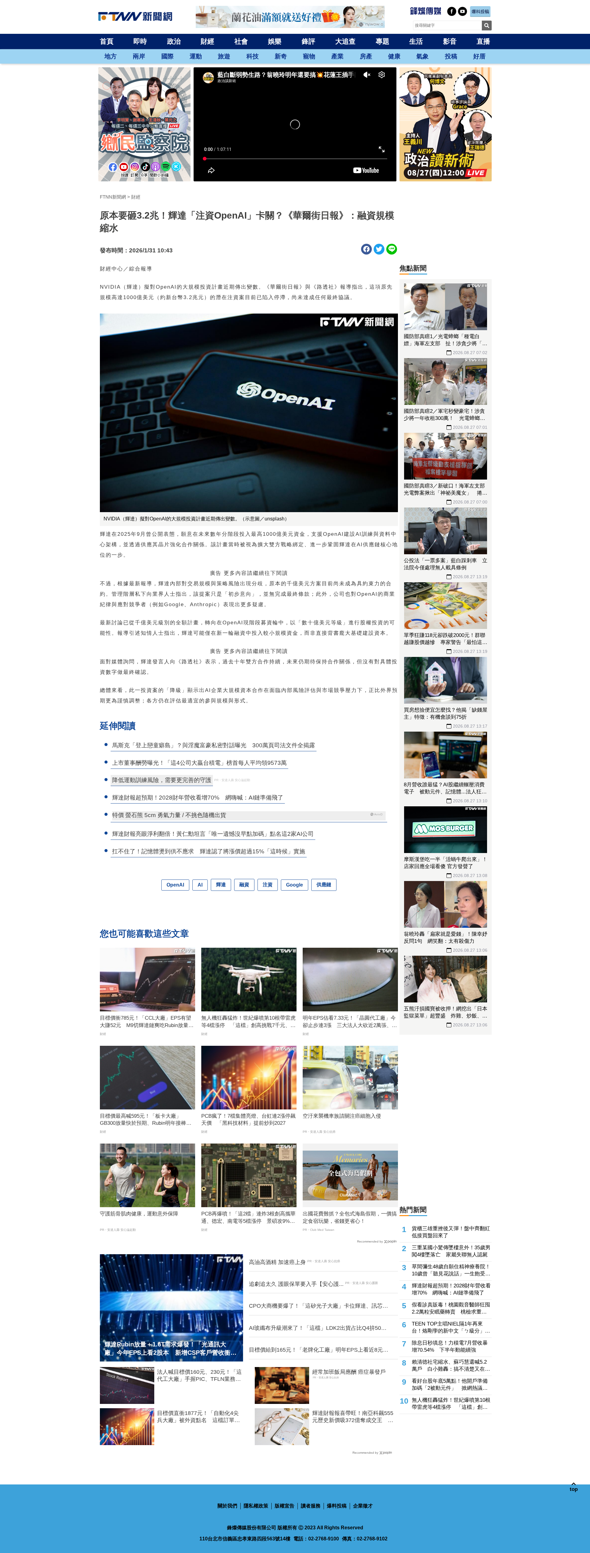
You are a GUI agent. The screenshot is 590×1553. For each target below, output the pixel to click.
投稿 (451, 56)
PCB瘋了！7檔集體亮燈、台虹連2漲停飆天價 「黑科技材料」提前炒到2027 (248, 1119)
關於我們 (227, 1505)
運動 (196, 56)
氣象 (422, 56)
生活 (416, 41)
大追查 (345, 41)
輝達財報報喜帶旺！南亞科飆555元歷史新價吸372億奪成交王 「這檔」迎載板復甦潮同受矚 (352, 1417)
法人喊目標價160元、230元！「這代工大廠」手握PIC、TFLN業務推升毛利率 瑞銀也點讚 (199, 1376)
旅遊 (224, 56)
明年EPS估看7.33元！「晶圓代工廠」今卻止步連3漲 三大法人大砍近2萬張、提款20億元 (350, 1022)
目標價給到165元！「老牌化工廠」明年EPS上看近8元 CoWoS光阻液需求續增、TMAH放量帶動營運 (318, 1350)
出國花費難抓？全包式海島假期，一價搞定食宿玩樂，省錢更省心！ (350, 1217)
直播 (483, 41)
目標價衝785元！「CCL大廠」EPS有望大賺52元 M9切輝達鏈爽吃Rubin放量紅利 (147, 1022)
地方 (110, 56)
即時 (140, 41)
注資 (268, 884)
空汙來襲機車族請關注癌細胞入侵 (342, 1116)
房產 (366, 56)
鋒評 (308, 41)
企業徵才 (363, 1505)
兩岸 (139, 56)
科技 (252, 56)
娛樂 (274, 41)
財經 (207, 41)
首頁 (106, 41)
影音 (450, 41)
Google (294, 884)
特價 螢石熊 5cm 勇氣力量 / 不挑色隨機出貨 (169, 815)
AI (200, 884)
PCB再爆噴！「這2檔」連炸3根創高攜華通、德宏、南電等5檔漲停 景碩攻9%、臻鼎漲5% (248, 1218)
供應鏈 (324, 884)
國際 (167, 56)
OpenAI (175, 884)
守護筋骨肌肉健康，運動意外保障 (139, 1214)
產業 (337, 56)
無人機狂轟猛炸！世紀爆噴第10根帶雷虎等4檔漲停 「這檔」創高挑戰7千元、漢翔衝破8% (248, 1022)
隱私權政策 (256, 1505)
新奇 (281, 56)
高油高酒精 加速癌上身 (277, 1262)
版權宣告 (284, 1505)
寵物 (309, 56)
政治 (174, 41)
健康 (394, 56)
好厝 (479, 56)
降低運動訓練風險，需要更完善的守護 (161, 780)
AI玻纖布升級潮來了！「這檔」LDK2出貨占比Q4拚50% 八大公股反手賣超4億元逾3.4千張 (319, 1328)
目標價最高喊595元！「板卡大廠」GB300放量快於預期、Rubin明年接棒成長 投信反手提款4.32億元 (145, 1120)
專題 (382, 41)
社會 (241, 41)
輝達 (221, 884)
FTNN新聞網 (113, 197)
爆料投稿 (337, 1505)
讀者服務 (311, 1505)
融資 (244, 884)
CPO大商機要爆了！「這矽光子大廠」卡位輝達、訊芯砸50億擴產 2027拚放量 (318, 1306)
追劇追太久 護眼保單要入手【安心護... (296, 1284)
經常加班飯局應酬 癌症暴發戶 (349, 1372)
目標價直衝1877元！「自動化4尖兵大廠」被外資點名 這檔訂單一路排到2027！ (198, 1417)
